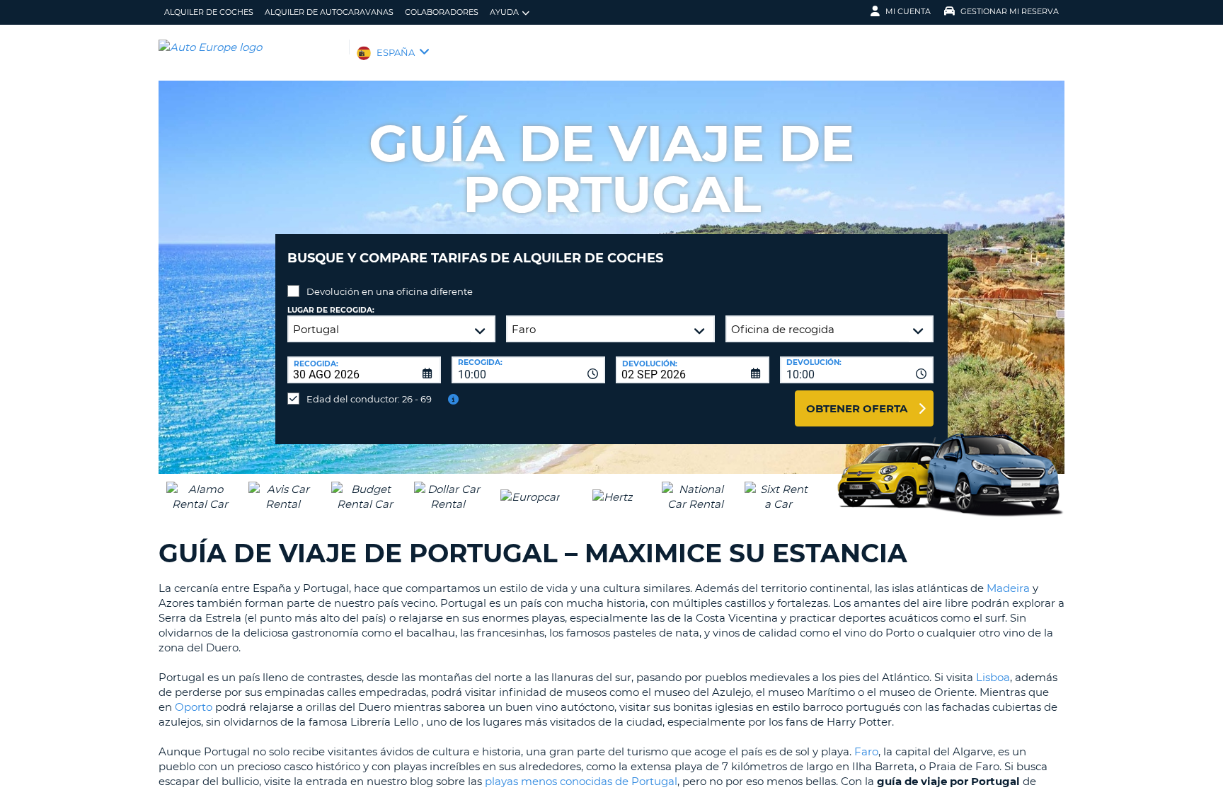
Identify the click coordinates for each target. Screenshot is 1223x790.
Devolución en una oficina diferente (389, 291)
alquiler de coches (208, 12)
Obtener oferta (856, 408)
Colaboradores (441, 12)
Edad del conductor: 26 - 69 (369, 399)
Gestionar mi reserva (1009, 11)
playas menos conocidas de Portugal (581, 781)
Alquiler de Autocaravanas (329, 12)
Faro (866, 751)
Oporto (193, 707)
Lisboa (993, 677)
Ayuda (504, 12)
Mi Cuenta (908, 11)
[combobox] (528, 370)
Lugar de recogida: (330, 310)
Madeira (1008, 588)
